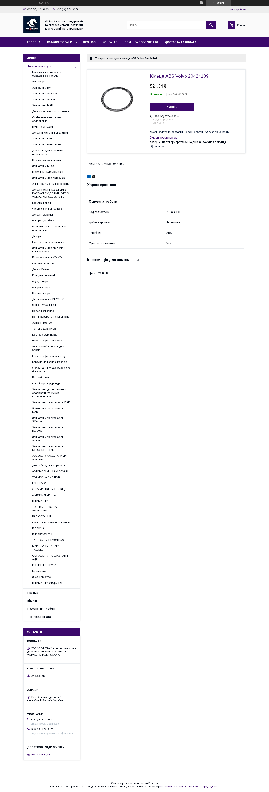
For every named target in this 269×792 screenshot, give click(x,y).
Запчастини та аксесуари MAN (48, 410)
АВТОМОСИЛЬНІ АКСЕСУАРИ (50, 471)
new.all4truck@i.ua (41, 754)
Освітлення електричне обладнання (46, 119)
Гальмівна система (44, 263)
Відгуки (32, 600)
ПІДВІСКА (38, 528)
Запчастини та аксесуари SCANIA (48, 419)
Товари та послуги (107, 58)
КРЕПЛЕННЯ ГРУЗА (44, 565)
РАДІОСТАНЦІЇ (41, 516)
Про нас (89, 42)
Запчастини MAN (42, 105)
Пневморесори (41, 293)
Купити (172, 106)
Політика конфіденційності (204, 786)
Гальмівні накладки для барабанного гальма (47, 74)
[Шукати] (211, 25)
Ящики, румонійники (44, 304)
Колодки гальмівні (43, 275)
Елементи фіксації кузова (48, 340)
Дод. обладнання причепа (48, 465)
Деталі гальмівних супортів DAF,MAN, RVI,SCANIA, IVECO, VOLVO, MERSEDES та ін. (51, 193)
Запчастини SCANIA (44, 93)
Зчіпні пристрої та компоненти (50, 183)
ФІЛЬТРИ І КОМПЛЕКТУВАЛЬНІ (51, 522)
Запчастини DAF (42, 138)
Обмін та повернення (141, 42)
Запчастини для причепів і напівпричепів (48, 249)
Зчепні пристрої (42, 576)
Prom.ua (153, 783)
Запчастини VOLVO (44, 99)
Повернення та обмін (41, 608)
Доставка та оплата (180, 42)
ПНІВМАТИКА (40, 501)
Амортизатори (41, 287)
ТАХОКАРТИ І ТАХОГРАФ (48, 540)
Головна (33, 42)
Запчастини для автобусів (48, 177)
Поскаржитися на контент (173, 786)
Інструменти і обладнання (48, 242)
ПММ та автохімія (43, 126)
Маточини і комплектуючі (47, 171)
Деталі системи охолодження (50, 111)
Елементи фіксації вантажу (49, 356)
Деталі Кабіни (40, 269)
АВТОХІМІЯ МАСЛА (44, 495)
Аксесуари (38, 81)
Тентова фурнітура (44, 328)
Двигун (36, 236)
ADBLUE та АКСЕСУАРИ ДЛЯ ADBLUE (50, 457)
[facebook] (89, 176)
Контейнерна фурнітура (46, 383)
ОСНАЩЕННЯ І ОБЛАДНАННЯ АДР (51, 557)
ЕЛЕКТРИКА (39, 483)
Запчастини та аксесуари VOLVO (48, 438)
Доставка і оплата (39, 616)
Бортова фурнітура (44, 334)
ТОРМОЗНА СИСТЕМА (46, 477)
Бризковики (39, 571)
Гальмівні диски (42, 202)
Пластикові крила (43, 310)
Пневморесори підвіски (46, 160)
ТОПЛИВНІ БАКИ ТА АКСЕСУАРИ (44, 508)
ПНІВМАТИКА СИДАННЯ (47, 583)
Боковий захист (41, 377)
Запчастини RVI (41, 87)
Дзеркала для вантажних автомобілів (48, 152)
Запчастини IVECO (43, 165)
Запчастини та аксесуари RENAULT (48, 429)
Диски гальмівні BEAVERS (48, 299)
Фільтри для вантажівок (47, 208)
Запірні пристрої (42, 322)
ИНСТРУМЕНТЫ (42, 534)
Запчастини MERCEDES (47, 144)
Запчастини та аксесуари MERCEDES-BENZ (48, 448)
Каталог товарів (59, 42)
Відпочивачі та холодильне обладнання (49, 228)
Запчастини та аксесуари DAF (51, 402)
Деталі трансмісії (43, 214)
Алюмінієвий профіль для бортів (48, 348)
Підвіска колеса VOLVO (47, 257)
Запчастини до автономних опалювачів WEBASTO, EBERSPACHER (49, 393)
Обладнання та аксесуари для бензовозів (51, 369)
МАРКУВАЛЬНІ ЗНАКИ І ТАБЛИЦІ (46, 548)
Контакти (110, 42)
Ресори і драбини (43, 220)
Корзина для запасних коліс (49, 362)
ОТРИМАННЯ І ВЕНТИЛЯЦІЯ (49, 489)
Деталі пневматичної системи (50, 132)
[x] (93, 176)
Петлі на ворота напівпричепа (50, 316)
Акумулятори (40, 281)
